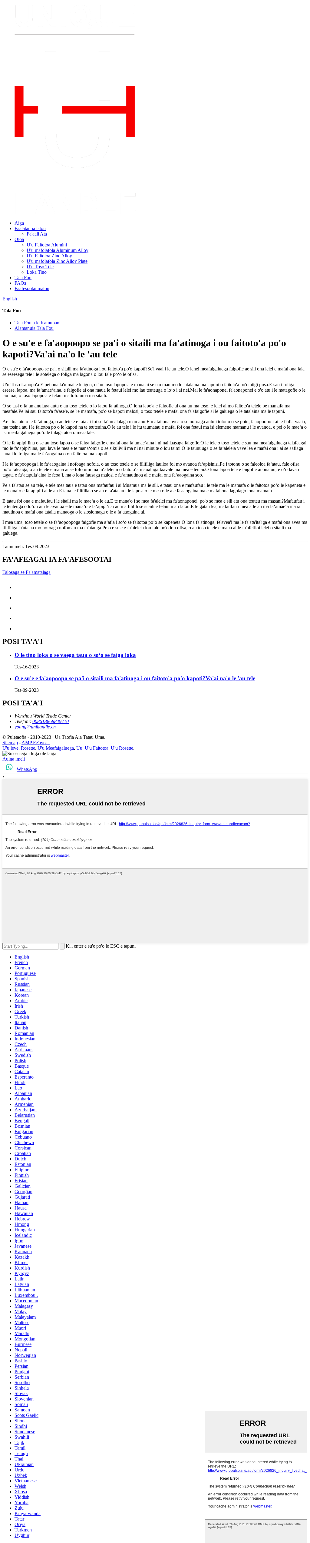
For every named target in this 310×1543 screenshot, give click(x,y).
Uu (79, 748)
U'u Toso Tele (40, 266)
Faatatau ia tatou (30, 228)
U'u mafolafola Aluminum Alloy (57, 250)
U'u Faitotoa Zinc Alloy (49, 255)
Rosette (28, 748)
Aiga (19, 223)
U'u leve (10, 748)
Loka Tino (37, 272)
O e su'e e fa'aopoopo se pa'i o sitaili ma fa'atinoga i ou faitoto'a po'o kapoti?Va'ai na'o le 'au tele (135, 678)
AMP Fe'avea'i (35, 742)
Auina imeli (13, 758)
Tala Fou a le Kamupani (38, 322)
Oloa (19, 239)
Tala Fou (23, 277)
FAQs (20, 283)
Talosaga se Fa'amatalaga (26, 572)
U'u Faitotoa (96, 748)
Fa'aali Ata (37, 233)
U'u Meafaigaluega (56, 748)
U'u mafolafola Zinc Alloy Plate (57, 261)
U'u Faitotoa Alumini (47, 244)
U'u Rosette (122, 748)
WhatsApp (27, 769)
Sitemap (10, 742)
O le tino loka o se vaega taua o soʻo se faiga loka (75, 655)
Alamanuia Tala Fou (34, 328)
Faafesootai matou (32, 288)
